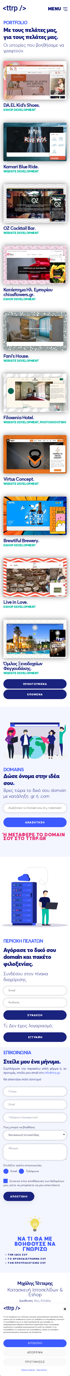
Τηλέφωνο (32, 1171)
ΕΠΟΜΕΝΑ (35, 694)
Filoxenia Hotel (18, 417)
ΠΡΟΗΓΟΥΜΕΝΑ (35, 684)
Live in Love (15, 602)
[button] (65, 1309)
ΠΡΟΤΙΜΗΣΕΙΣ (35, 1362)
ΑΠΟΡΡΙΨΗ (35, 1352)
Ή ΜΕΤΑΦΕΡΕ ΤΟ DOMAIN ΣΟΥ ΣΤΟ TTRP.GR (34, 837)
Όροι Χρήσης (42, 1370)
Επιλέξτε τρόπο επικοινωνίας (22, 1165)
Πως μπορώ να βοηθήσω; (19, 1127)
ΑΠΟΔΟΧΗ (35, 1343)
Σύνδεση (35, 1015)
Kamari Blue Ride (21, 167)
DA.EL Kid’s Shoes (21, 105)
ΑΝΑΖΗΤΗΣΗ (35, 822)
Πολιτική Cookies (28, 1370)
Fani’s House (16, 356)
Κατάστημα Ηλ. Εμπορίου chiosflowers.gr (27, 292)
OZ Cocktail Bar (19, 228)
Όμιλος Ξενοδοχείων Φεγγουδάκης (22, 666)
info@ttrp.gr (52, 1073)
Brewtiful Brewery (21, 540)
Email (13, 1171)
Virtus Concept (18, 479)
